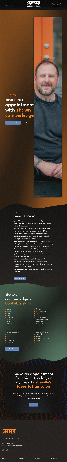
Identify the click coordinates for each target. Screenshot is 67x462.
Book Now (33, 405)
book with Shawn (20, 278)
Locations (54, 458)
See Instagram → (27, 123)
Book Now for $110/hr (13, 123)
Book (56, 4)
